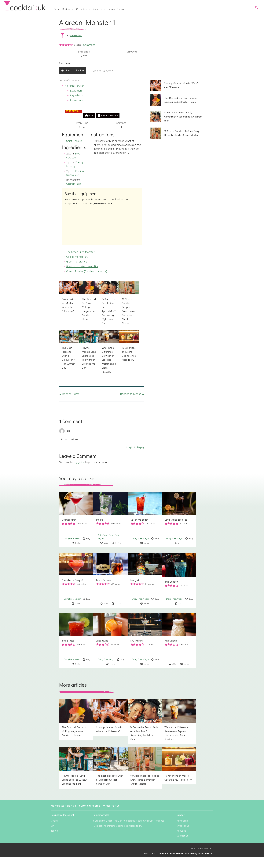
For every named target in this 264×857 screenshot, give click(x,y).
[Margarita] (145, 580)
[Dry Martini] (145, 640)
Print (90, 115)
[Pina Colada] (179, 640)
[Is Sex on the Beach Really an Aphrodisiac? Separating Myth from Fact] (109, 304)
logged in (79, 462)
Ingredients (76, 95)
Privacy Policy (204, 848)
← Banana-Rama (69, 394)
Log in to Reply (135, 447)
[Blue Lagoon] (179, 580)
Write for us (111, 805)
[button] (60, 45)
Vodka (54, 820)
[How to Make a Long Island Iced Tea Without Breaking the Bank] (89, 351)
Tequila (54, 830)
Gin (52, 825)
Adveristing (182, 820)
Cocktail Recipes (62, 9)
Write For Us (183, 825)
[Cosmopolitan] (76, 519)
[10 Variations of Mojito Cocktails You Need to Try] (129, 347)
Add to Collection (103, 71)
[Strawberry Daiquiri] (76, 580)
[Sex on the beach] (145, 519)
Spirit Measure (74, 141)
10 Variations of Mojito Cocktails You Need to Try (117, 825)
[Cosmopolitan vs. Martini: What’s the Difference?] (69, 298)
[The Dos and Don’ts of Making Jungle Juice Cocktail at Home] (89, 302)
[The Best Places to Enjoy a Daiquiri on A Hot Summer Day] (69, 351)
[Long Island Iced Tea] (179, 519)
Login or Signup (116, 9)
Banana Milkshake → (132, 394)
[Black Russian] (110, 580)
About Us (97, 9)
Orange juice (73, 183)
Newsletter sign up (63, 805)
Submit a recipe (89, 805)
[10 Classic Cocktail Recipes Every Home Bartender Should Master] (129, 304)
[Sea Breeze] (76, 640)
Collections (81, 9)
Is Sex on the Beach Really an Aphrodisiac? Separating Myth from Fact (128, 820)
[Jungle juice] (110, 640)
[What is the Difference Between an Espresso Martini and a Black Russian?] (109, 353)
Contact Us (182, 835)
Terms (192, 848)
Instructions (76, 100)
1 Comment (88, 44)
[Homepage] (25, 6)
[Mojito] (110, 519)
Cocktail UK (76, 35)
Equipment (76, 90)
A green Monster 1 (75, 85)
